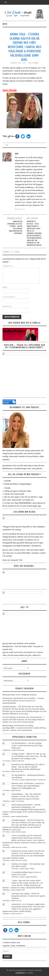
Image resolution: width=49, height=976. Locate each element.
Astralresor (19, 913)
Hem (5, 2)
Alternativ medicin (21, 847)
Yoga (6, 145)
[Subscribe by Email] (9, 402)
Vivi (24, 63)
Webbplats (7, 306)
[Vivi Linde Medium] (24, 14)
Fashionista (20, 973)
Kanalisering (20, 750)
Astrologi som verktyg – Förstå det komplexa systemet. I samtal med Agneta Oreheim (28, 896)
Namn (5, 287)
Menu (4, 23)
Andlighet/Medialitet (30, 780)
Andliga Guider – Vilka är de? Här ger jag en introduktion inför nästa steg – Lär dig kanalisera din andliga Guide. (29, 756)
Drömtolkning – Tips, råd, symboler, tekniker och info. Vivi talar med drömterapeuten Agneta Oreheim (26, 796)
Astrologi (18, 900)
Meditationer (42, 780)
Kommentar (7, 266)
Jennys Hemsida (9, 90)
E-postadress (9, 297)
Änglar (26, 868)
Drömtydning (19, 801)
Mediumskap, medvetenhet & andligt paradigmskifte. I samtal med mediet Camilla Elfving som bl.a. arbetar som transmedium (24, 728)
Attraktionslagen (20, 832)
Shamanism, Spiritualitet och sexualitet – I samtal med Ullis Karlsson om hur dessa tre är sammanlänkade (23, 700)
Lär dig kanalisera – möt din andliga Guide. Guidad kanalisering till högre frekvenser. (27, 745)
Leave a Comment (33, 63)
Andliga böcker (20, 890)
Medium (18, 790)
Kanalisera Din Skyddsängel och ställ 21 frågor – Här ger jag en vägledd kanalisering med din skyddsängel (14, 227)
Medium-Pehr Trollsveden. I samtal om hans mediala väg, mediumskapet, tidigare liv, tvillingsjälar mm (28, 785)
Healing (31, 868)
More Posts (20, 209)
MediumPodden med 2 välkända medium (19, 695)
